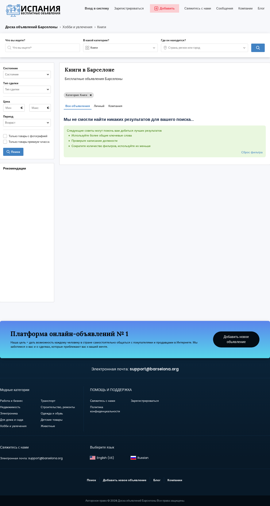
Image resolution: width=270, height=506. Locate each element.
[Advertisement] (27, 237)
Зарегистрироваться (129, 8)
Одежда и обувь (52, 413)
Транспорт (48, 401)
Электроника (9, 413)
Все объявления (77, 106)
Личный (99, 106)
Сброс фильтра (252, 152)
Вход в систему (97, 8)
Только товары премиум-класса (29, 142)
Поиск (91, 480)
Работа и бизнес (11, 401)
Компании (245, 8)
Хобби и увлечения (13, 426)
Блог (261, 8)
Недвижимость (10, 407)
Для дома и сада (11, 420)
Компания (115, 106)
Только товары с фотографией (28, 136)
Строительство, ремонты (58, 407)
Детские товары (51, 420)
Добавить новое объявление (236, 339)
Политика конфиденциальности (105, 409)
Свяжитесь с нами (197, 8)
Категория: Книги (76, 95)
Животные (48, 426)
